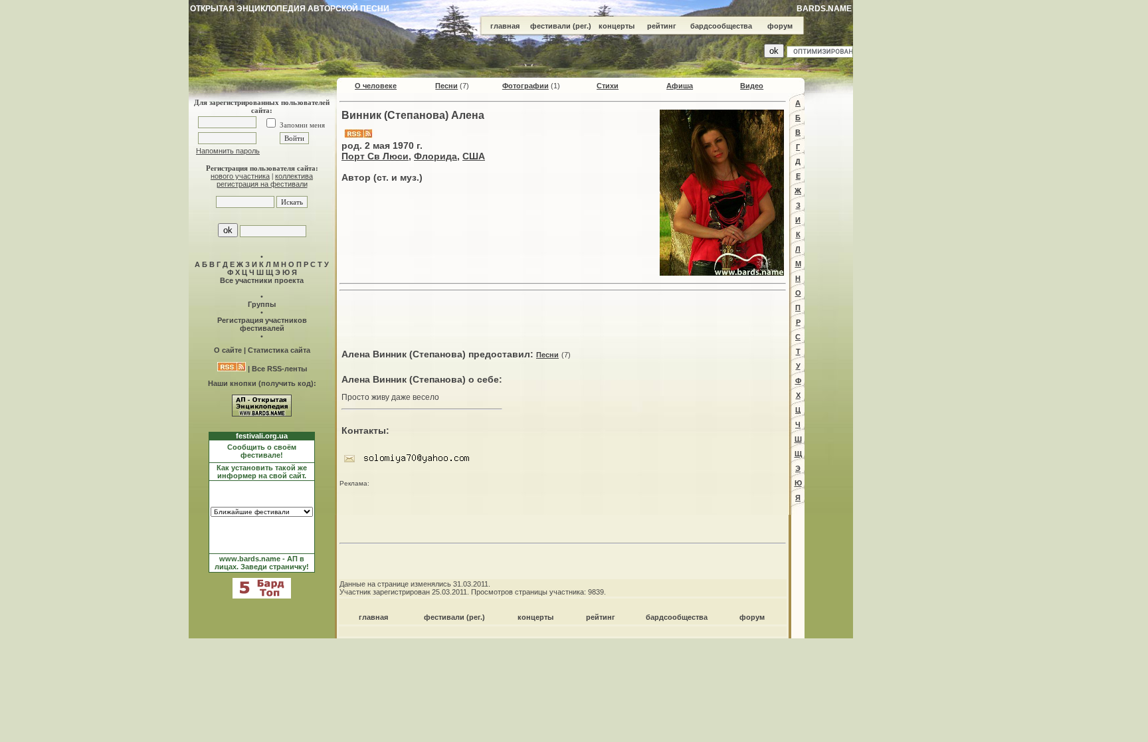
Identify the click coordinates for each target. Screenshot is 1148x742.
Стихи (608, 86)
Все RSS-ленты (279, 369)
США (473, 156)
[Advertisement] (562, 316)
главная (505, 26)
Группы (262, 304)
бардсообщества (721, 26)
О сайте (228, 350)
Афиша (679, 86)
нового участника (240, 176)
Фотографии (525, 86)
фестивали (550, 26)
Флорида (435, 156)
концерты (616, 26)
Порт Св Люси (375, 156)
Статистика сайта (279, 350)
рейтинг (661, 26)
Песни (446, 86)
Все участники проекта (262, 280)
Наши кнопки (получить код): (262, 383)
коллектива (294, 176)
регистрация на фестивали (262, 184)
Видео (751, 86)
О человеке (376, 86)
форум (780, 26)
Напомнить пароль (228, 151)
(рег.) (582, 26)
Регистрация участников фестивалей (262, 324)
